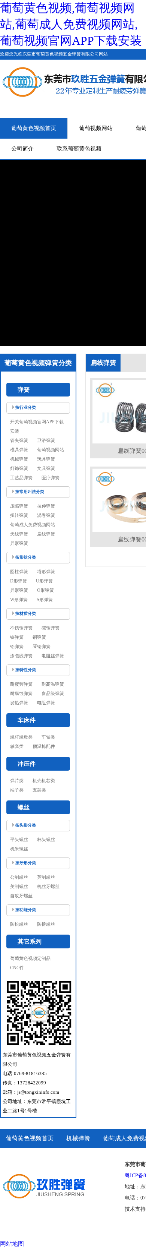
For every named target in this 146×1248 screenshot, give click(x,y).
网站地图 (12, 1244)
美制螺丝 (19, 886)
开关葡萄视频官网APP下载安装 (37, 426)
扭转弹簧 (19, 515)
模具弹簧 (19, 449)
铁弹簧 (17, 637)
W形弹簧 (19, 599)
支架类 (39, 790)
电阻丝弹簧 (53, 655)
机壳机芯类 (44, 780)
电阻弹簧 (46, 702)
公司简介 (22, 149)
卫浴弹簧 (46, 440)
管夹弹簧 (19, 440)
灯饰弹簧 (19, 468)
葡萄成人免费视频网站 (32, 524)
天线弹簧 (19, 534)
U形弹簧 (44, 581)
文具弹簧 (46, 468)
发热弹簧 (19, 702)
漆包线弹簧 (21, 655)
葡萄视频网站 (96, 128)
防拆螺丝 (46, 924)
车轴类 (48, 737)
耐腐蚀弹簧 (21, 693)
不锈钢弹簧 (21, 628)
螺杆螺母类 (21, 737)
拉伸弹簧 (46, 506)
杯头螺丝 (46, 839)
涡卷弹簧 (46, 515)
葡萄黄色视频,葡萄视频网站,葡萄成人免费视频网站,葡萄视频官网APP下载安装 (71, 24)
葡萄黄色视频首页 (33, 128)
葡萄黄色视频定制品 (30, 958)
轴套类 (17, 746)
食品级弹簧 (53, 693)
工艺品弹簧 (21, 477)
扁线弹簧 (46, 534)
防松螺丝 (19, 924)
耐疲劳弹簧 (21, 684)
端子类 (17, 790)
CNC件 (17, 967)
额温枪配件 (44, 746)
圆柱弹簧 (19, 571)
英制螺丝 (46, 877)
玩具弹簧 (46, 459)
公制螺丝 (19, 877)
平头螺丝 (19, 839)
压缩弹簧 (19, 506)
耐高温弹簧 (53, 684)
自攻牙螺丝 (21, 895)
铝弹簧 (17, 646)
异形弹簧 (19, 543)
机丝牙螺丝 (48, 886)
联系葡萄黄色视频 (79, 149)
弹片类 (17, 780)
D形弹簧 (18, 581)
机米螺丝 (19, 849)
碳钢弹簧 (51, 628)
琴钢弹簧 (42, 646)
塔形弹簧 (46, 571)
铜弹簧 (39, 637)
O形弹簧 (45, 590)
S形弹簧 (45, 599)
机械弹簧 (19, 459)
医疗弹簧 (51, 477)
